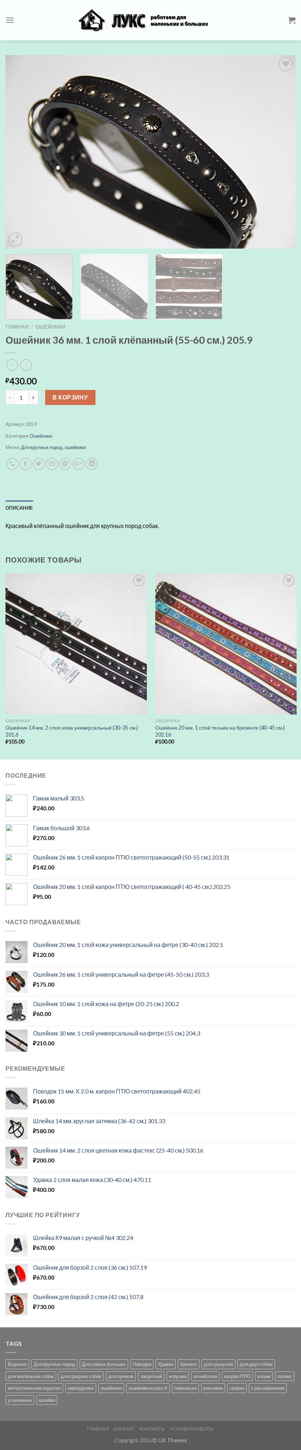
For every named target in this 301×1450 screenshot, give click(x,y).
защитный (151, 1376)
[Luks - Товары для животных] (150, 20)
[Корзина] (291, 20)
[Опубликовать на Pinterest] (65, 464)
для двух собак (256, 1364)
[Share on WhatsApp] (12, 464)
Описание (19, 508)
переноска (185, 1388)
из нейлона (205, 1376)
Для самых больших (104, 1364)
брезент (188, 1364)
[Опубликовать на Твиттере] (39, 464)
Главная (17, 327)
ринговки (213, 1388)
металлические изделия (34, 1388)
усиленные (20, 1400)
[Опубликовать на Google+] (78, 464)
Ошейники (50, 327)
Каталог (124, 1429)
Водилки (17, 1364)
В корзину (70, 397)
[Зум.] (15, 239)
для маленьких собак (31, 1376)
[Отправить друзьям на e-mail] (52, 464)
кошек (264, 1376)
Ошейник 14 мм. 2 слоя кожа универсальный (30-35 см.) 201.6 (72, 731)
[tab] (19, 507)
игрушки (178, 1376)
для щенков (121, 1376)
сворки (236, 1388)
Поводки (142, 1364)
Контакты (152, 1429)
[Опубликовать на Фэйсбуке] (25, 464)
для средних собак (81, 1376)
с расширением (267, 1388)
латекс (284, 1376)
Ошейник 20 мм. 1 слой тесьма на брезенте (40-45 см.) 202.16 (220, 731)
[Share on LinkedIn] (92, 464)
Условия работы (192, 1429)
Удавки (165, 1364)
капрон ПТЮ (237, 1376)
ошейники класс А (147, 1388)
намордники (81, 1388)
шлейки (47, 1400)
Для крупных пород (42, 447)
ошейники (75, 447)
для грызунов (218, 1364)
